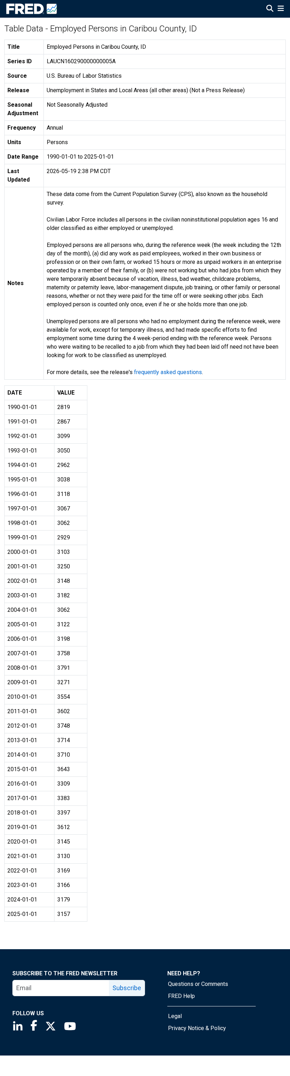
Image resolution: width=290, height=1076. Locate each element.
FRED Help (181, 996)
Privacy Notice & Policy (197, 1028)
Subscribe (126, 988)
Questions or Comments (198, 984)
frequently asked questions (168, 372)
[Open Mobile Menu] (280, 9)
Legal (175, 1016)
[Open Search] (270, 9)
